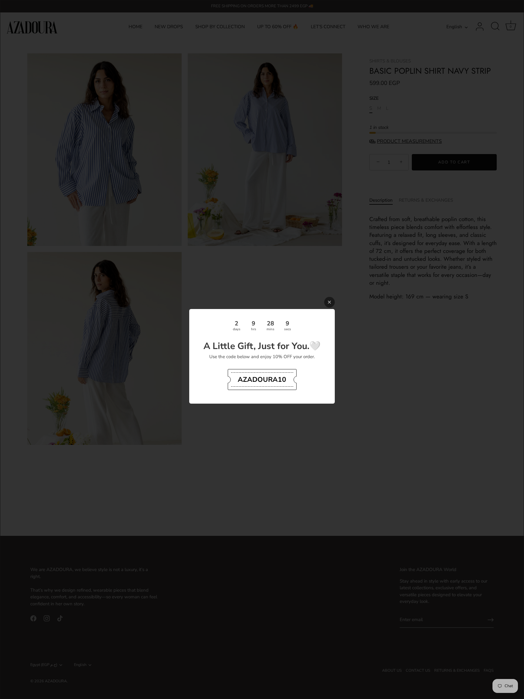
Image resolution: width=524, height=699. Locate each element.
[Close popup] (329, 302)
